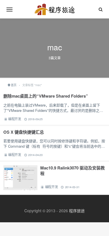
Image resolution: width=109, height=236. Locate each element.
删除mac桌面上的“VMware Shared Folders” (45, 96)
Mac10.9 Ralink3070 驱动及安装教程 (72, 170)
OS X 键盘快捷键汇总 (23, 132)
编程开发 (14, 118)
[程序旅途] (54, 9)
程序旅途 (77, 210)
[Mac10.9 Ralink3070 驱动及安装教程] (20, 178)
